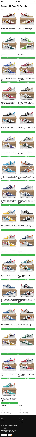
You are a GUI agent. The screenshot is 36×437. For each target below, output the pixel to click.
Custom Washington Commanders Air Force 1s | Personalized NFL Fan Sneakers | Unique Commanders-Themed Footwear (8, 29)
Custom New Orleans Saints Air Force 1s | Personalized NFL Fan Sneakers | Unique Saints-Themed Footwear (26, 103)
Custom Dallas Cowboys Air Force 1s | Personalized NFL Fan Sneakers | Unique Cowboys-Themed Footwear (26, 201)
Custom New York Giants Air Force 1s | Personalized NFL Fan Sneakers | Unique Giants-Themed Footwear (9, 201)
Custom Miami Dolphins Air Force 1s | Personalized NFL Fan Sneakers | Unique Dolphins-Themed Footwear (9, 399)
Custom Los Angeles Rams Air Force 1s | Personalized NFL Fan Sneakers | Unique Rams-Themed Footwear (8, 78)
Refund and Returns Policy (23, 419)
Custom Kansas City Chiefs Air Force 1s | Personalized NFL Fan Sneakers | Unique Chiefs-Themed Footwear (8, 251)
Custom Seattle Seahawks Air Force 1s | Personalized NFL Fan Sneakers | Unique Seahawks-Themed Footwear (26, 54)
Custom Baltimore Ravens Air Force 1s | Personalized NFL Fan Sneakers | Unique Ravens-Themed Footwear (9, 350)
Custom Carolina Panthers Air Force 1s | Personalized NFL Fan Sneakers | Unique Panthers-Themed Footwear (9, 128)
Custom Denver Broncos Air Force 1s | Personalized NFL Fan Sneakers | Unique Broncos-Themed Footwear (26, 251)
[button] (34, 1)
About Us (2, 419)
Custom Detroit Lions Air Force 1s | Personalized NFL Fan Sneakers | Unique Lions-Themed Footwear (9, 177)
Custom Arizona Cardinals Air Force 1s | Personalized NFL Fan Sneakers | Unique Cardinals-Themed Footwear (26, 78)
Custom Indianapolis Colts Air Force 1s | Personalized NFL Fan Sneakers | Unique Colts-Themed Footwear (9, 300)
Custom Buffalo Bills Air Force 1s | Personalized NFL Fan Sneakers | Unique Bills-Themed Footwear (9, 374)
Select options (9, 57)
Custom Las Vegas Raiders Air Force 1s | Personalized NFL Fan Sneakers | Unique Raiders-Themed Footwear (26, 226)
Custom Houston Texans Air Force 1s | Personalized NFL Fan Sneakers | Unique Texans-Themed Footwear (26, 300)
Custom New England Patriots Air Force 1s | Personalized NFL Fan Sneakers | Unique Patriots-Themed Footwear (26, 374)
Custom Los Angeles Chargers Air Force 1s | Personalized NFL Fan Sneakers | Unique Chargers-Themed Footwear (9, 226)
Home (2, 418)
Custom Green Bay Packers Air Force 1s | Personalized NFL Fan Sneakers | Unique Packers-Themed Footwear (26, 153)
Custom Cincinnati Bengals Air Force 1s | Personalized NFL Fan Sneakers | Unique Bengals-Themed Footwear (26, 325)
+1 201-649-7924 (5, 428)
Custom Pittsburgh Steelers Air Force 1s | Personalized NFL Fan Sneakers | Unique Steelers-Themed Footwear (9, 325)
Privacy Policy (21, 418)
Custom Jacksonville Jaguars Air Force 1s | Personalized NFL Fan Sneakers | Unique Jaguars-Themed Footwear (26, 275)
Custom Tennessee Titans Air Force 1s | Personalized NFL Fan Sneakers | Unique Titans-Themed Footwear (9, 275)
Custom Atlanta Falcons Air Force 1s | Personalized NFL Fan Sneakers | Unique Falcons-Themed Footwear (26, 128)
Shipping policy (21, 420)
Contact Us (2, 420)
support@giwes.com (6, 427)
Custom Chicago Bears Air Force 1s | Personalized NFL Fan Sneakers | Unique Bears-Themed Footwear (26, 177)
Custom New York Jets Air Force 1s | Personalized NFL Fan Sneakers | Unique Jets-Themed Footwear (26, 349)
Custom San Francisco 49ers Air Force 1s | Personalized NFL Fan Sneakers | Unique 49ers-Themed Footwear (26, 29)
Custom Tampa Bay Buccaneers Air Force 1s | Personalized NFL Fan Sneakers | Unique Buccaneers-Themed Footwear (8, 103)
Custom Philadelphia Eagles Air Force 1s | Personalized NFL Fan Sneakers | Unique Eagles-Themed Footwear (8, 54)
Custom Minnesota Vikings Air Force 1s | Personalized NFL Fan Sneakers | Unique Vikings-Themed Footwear (8, 153)
